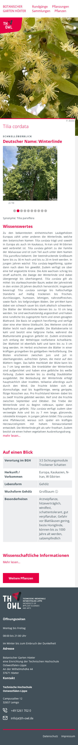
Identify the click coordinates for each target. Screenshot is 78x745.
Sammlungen (41, 11)
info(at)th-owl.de (22, 718)
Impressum (68, 736)
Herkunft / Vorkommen (13, 474)
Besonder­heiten (16, 499)
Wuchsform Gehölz (18, 492)
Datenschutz (50, 736)
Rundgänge (40, 7)
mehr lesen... (11, 436)
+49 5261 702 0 (21, 711)
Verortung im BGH (18, 460)
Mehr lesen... (11, 562)
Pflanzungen (60, 7)
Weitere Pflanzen (21, 578)
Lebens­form (13, 484)
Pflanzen (60, 11)
